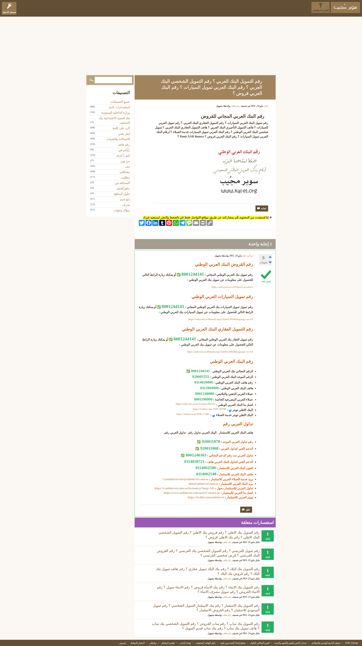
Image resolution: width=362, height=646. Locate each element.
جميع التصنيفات (120, 101)
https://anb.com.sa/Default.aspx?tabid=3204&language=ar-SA (220, 351)
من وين (125, 161)
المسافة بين (122, 182)
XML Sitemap (351, 643)
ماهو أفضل (123, 188)
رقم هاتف (235, 106)
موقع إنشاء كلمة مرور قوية (232, 643)
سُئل (266, 106)
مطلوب (125, 177)
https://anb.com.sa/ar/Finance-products (232, 287)
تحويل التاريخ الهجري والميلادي (326, 643)
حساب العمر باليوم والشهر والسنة (291, 643)
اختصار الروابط (138, 643)
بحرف (126, 204)
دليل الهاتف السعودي (206, 643)
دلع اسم (125, 199)
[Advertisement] (181, 45)
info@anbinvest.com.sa (203, 483)
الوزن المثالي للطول (260, 643)
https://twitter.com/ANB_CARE (193, 414)
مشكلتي (125, 172)
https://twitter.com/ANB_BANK (209, 409)
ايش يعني (124, 133)
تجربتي (122, 643)
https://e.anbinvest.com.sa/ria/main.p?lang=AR (184, 488)
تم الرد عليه (247, 255)
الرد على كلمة (121, 128)
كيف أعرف (123, 155)
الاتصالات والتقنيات (118, 139)
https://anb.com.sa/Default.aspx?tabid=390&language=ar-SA (220, 319)
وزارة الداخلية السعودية (115, 112)
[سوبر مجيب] (345, 7)
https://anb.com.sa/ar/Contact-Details (195, 403)
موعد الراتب (185, 643)
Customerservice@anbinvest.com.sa (185, 479)
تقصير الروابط (168, 643)
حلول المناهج (122, 193)
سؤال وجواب (122, 210)
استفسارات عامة (119, 107)
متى (127, 166)
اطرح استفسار (320, 10)
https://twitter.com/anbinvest (206, 497)
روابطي (153, 643)
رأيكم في (124, 150)
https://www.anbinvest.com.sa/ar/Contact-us (192, 492)
